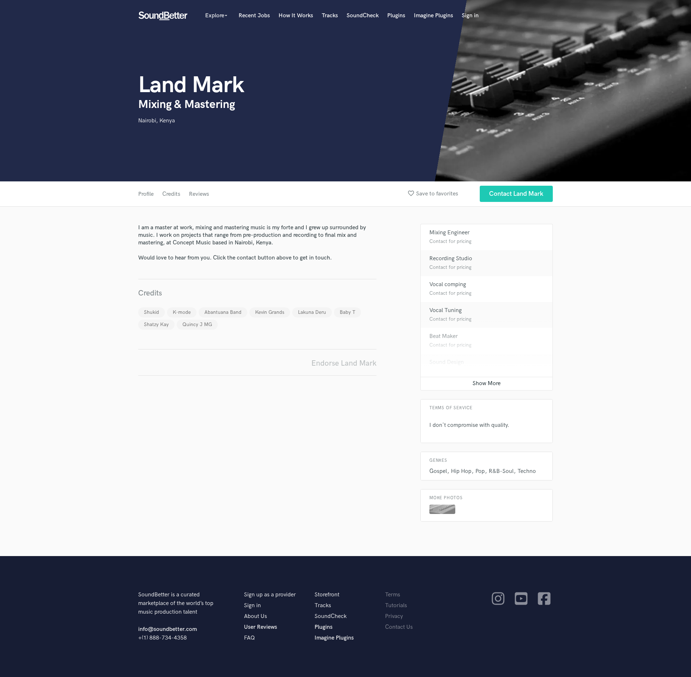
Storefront (327, 594)
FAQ (249, 638)
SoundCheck (363, 15)
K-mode (182, 312)
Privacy (394, 616)
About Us (255, 616)
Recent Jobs (254, 15)
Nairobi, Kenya (156, 120)
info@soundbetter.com (167, 629)
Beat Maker (443, 336)
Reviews (199, 194)
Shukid (151, 312)
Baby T (347, 312)
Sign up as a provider (270, 594)
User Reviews (260, 627)
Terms (392, 594)
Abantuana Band (222, 312)
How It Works (296, 15)
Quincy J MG (197, 324)
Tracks (330, 15)
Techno (527, 471)
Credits (171, 194)
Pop (480, 471)
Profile (146, 194)
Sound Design (446, 362)
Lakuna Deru (312, 312)
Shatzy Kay (156, 324)
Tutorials (396, 605)
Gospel (438, 471)
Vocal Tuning (445, 310)
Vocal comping (447, 284)
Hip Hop (461, 471)
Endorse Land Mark (343, 363)
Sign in (470, 15)
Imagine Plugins (433, 15)
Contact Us (399, 627)
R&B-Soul (501, 471)
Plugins (396, 15)
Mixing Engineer (449, 232)
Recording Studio (450, 258)
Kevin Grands (269, 312)
